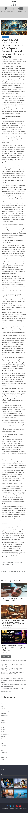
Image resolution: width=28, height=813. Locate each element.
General (3, 729)
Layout (2, 774)
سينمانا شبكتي (13, 63)
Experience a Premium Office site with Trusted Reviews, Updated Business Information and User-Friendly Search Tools (13, 690)
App (2, 706)
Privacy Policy (4, 772)
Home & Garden (5, 734)
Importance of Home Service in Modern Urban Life (11, 564)
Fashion (3, 718)
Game (2, 727)
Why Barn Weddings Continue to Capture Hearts (12, 678)
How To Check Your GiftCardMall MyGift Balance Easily (12, 599)
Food (2, 725)
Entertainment (6, 37)
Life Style (3, 736)
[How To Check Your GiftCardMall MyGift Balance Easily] (14, 584)
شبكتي (9, 63)
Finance (3, 722)
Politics (2, 743)
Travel (2, 755)
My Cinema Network (15, 61)
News (2, 741)
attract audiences (7, 537)
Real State (3, 745)
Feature (3, 720)
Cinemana (22, 59)
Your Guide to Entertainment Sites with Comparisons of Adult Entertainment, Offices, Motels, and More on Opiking (13, 622)
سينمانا (18, 63)
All (1, 704)
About (2, 769)
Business (3, 708)
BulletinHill (14, 8)
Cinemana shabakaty (6, 61)
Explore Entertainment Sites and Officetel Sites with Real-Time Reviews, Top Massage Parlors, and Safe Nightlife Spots (14, 648)
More (2, 738)
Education (3, 713)
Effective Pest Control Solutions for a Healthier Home (14, 676)
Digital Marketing (5, 711)
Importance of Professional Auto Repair (13, 572)
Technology (3, 752)
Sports (2, 750)
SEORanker (15, 59)
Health (2, 731)
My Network (22, 61)
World (2, 759)
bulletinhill (24, 808)
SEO (2, 748)
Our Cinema (4, 63)
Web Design (4, 757)
